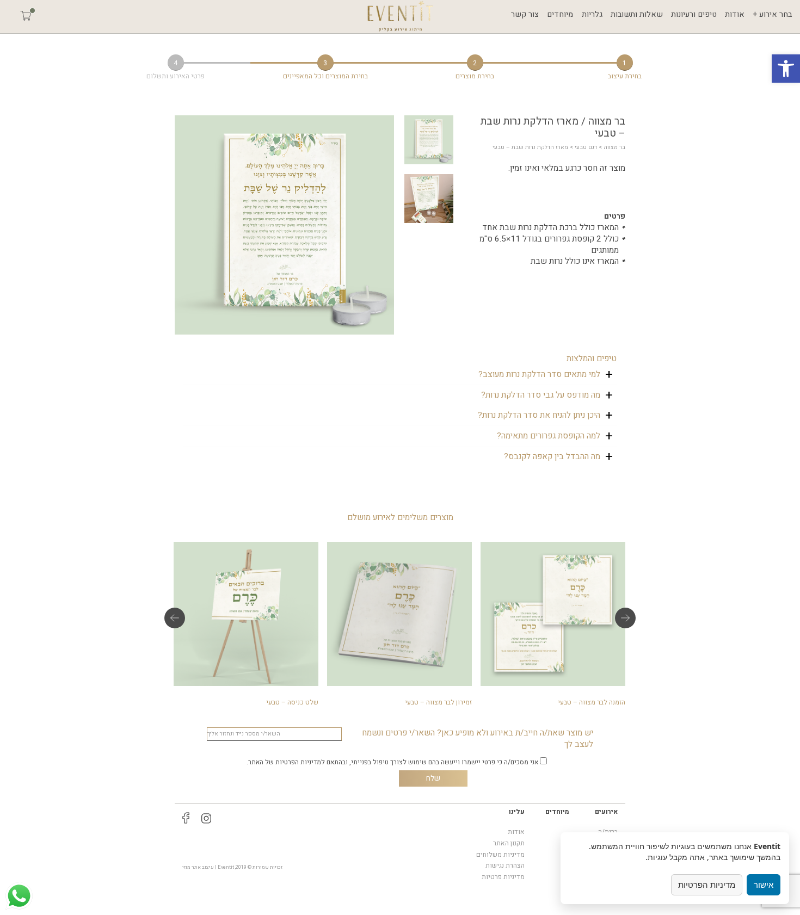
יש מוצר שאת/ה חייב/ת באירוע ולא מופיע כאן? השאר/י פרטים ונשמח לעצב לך (477, 738)
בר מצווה (614, 147)
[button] (786, 68)
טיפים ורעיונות (694, 14)
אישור (763, 884)
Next (625, 618)
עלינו (517, 812)
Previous (174, 618)
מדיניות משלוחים (500, 855)
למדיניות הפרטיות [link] (300, 762)
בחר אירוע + (772, 14)
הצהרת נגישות (505, 865)
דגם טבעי (586, 147)
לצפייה (552, 622)
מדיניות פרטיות (503, 877)
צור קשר (525, 14)
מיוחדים (560, 14)
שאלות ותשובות (637, 14)
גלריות (592, 14)
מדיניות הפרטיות (706, 884)
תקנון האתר (509, 843)
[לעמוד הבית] (400, 16)
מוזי (186, 867)
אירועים (606, 812)
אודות (734, 14)
